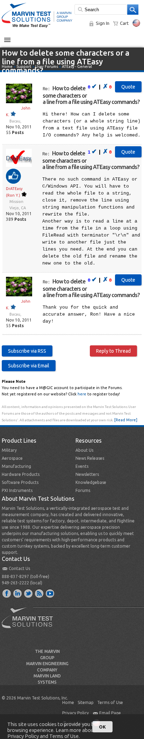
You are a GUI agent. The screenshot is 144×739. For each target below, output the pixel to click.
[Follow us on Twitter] (28, 593)
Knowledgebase (90, 482)
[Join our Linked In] (18, 593)
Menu (11, 37)
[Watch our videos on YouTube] (50, 593)
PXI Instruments (17, 490)
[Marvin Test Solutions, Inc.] (37, 28)
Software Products (20, 482)
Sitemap (86, 702)
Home (7, 66)
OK (102, 726)
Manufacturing (16, 466)
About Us (84, 450)
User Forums (46, 66)
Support (23, 66)
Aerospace (12, 458)
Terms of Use (110, 702)
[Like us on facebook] (7, 593)
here (82, 394)
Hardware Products (20, 474)
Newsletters (87, 474)
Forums (82, 490)
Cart (124, 23)
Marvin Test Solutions (30, 622)
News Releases (89, 458)
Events (81, 466)
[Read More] (125, 420)
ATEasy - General (77, 66)
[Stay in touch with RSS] (39, 593)
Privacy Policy (75, 713)
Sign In (102, 23)
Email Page (110, 713)
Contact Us (19, 568)
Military (9, 450)
